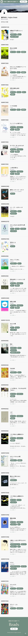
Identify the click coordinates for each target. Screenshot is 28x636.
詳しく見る (23, 1)
